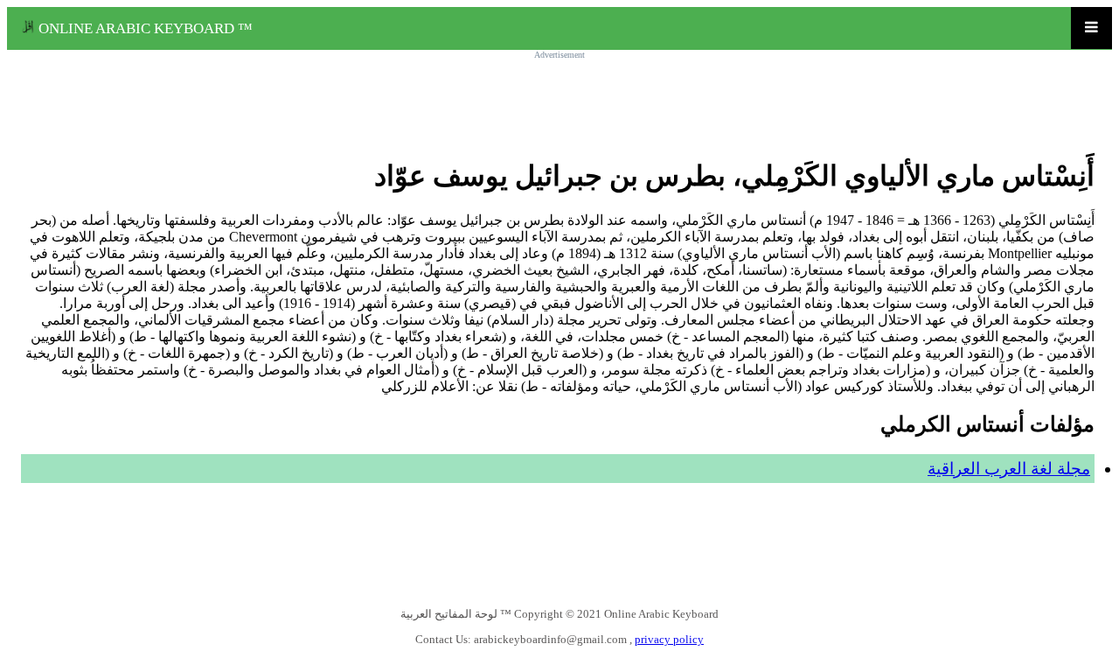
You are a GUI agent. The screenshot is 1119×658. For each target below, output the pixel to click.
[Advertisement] (559, 98)
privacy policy (669, 639)
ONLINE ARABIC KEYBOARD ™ (144, 28)
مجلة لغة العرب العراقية (1009, 468)
